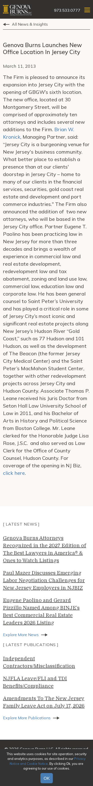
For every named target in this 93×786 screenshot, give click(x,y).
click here (14, 473)
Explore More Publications (27, 717)
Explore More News (21, 634)
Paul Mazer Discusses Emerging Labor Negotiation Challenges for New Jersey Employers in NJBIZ (44, 580)
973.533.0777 (67, 10)
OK (47, 778)
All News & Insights (30, 24)
